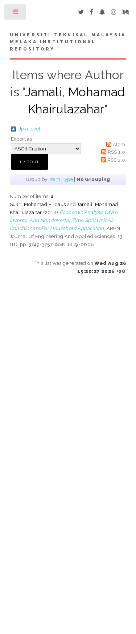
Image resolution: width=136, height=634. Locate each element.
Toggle (16, 13)
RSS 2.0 (116, 160)
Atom (119, 144)
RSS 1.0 (116, 152)
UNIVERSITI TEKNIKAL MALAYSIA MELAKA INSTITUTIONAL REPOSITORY (68, 42)
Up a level (29, 129)
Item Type (61, 179)
